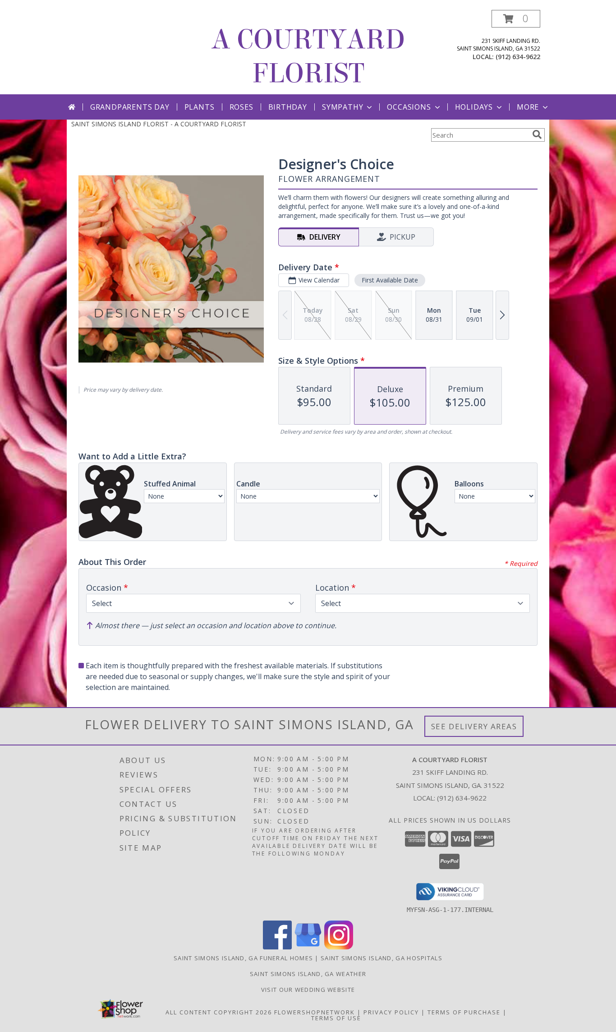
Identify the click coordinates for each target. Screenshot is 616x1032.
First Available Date (390, 280)
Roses (241, 107)
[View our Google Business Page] (308, 947)
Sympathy (342, 107)
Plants (199, 107)
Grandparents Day (130, 107)
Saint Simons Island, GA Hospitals (381, 958)
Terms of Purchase (464, 1012)
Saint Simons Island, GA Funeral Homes (243, 958)
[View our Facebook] (277, 947)
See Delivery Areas (474, 726)
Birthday (287, 107)
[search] (537, 134)
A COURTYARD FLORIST (308, 56)
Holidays (474, 107)
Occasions (409, 107)
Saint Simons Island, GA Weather (308, 974)
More (528, 107)
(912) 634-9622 (518, 56)
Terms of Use (336, 1018)
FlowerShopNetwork (314, 1012)
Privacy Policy (391, 1012)
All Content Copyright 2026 (218, 1012)
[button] (516, 19)
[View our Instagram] (338, 947)
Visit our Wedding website (308, 990)
